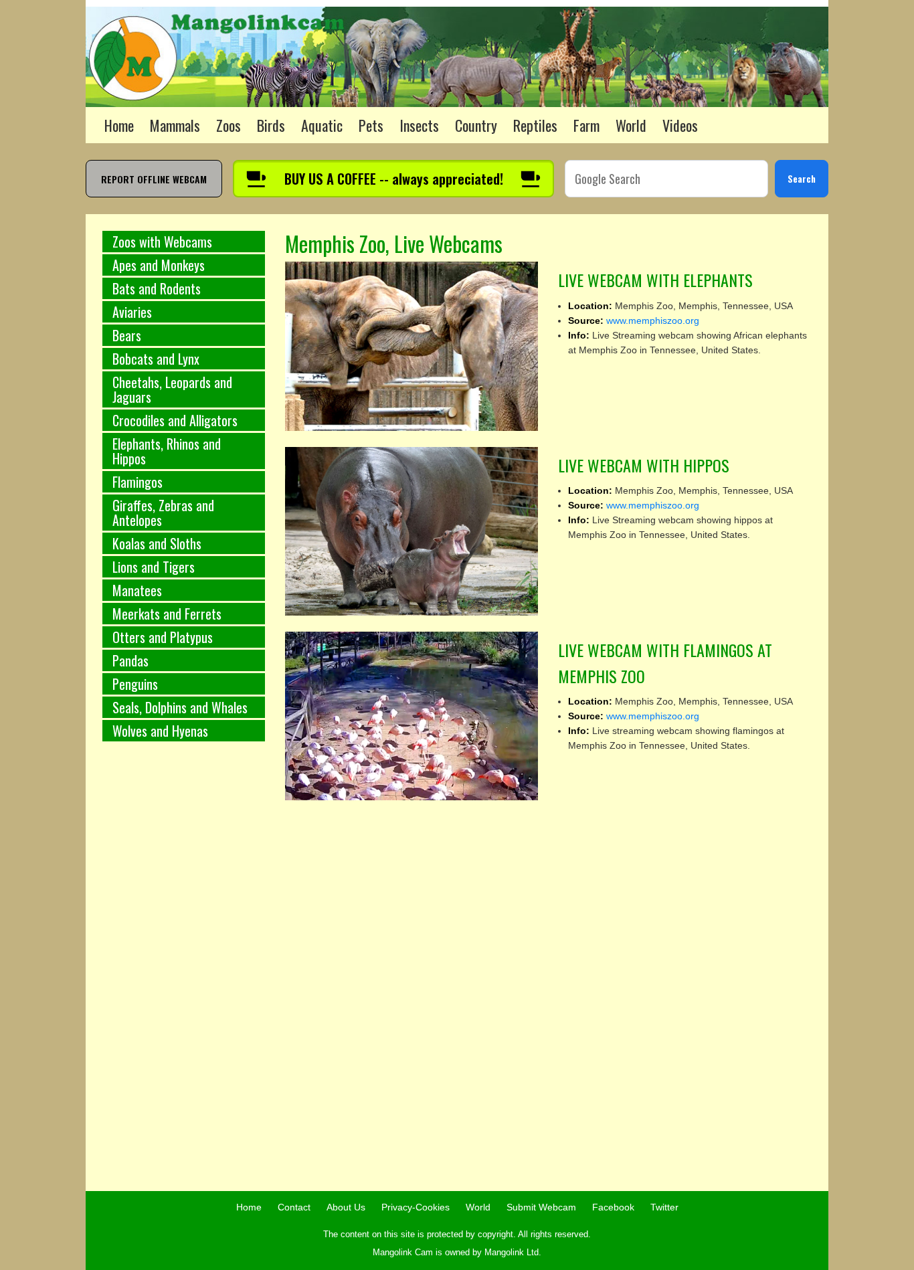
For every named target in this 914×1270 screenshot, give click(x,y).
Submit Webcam (541, 1207)
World (631, 125)
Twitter (664, 1207)
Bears (126, 335)
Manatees (137, 590)
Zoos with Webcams (162, 242)
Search (802, 178)
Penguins (135, 684)
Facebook (613, 1207)
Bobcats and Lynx (155, 359)
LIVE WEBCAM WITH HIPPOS (643, 465)
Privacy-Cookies (415, 1207)
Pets (371, 125)
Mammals (175, 125)
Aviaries (132, 312)
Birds (271, 125)
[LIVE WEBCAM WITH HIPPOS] (412, 530)
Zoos (228, 125)
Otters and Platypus (162, 637)
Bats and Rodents (156, 288)
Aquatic (322, 125)
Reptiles (535, 125)
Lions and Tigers (153, 567)
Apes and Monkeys (158, 265)
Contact (294, 1207)
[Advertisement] (183, 973)
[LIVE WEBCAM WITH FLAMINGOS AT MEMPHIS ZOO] (412, 715)
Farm (586, 125)
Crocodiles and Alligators (175, 420)
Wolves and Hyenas (160, 731)
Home (119, 125)
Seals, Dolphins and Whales (180, 707)
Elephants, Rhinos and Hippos (166, 451)
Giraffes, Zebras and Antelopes (163, 512)
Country (476, 125)
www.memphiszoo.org (652, 320)
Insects (419, 125)
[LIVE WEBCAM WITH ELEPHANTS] (412, 345)
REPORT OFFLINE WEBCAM (154, 179)
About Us (346, 1207)
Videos (680, 125)
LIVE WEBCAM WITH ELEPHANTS (655, 280)
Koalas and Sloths (156, 543)
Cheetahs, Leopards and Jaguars (172, 389)
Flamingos (137, 482)
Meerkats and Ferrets (166, 614)
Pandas (130, 660)
